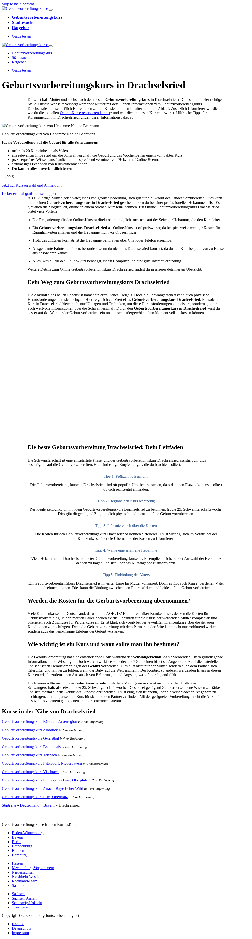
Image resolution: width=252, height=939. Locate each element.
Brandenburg (22, 846)
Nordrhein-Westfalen (28, 877)
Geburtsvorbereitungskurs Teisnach (29, 755)
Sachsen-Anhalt (24, 898)
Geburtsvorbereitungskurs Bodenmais (31, 747)
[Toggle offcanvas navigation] (51, 46)
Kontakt (18, 924)
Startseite (9, 805)
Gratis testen (21, 36)
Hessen (17, 863)
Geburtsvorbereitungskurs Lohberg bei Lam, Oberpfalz (45, 780)
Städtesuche (23, 22)
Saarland (18, 885)
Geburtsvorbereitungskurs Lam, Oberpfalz (35, 797)
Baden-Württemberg (28, 833)
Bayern (49, 805)
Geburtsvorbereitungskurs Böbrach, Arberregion (39, 721)
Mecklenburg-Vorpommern (33, 868)
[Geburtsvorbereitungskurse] (25, 8)
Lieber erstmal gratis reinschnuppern (30, 193)
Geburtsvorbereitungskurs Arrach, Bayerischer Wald (42, 788)
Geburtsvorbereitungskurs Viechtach (30, 772)
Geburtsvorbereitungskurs (37, 17)
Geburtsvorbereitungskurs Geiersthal (30, 738)
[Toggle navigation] (51, 10)
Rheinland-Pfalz (24, 881)
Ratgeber (20, 27)
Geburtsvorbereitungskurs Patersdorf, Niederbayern (42, 763)
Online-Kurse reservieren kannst (85, 113)
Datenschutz (21, 928)
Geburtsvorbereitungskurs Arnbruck (30, 730)
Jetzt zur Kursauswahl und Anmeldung (32, 185)
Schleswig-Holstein (27, 903)
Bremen (18, 850)
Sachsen (18, 894)
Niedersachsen (23, 872)
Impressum (20, 933)
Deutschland (29, 805)
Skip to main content (18, 4)
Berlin (16, 842)
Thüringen (20, 907)
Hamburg (19, 855)
